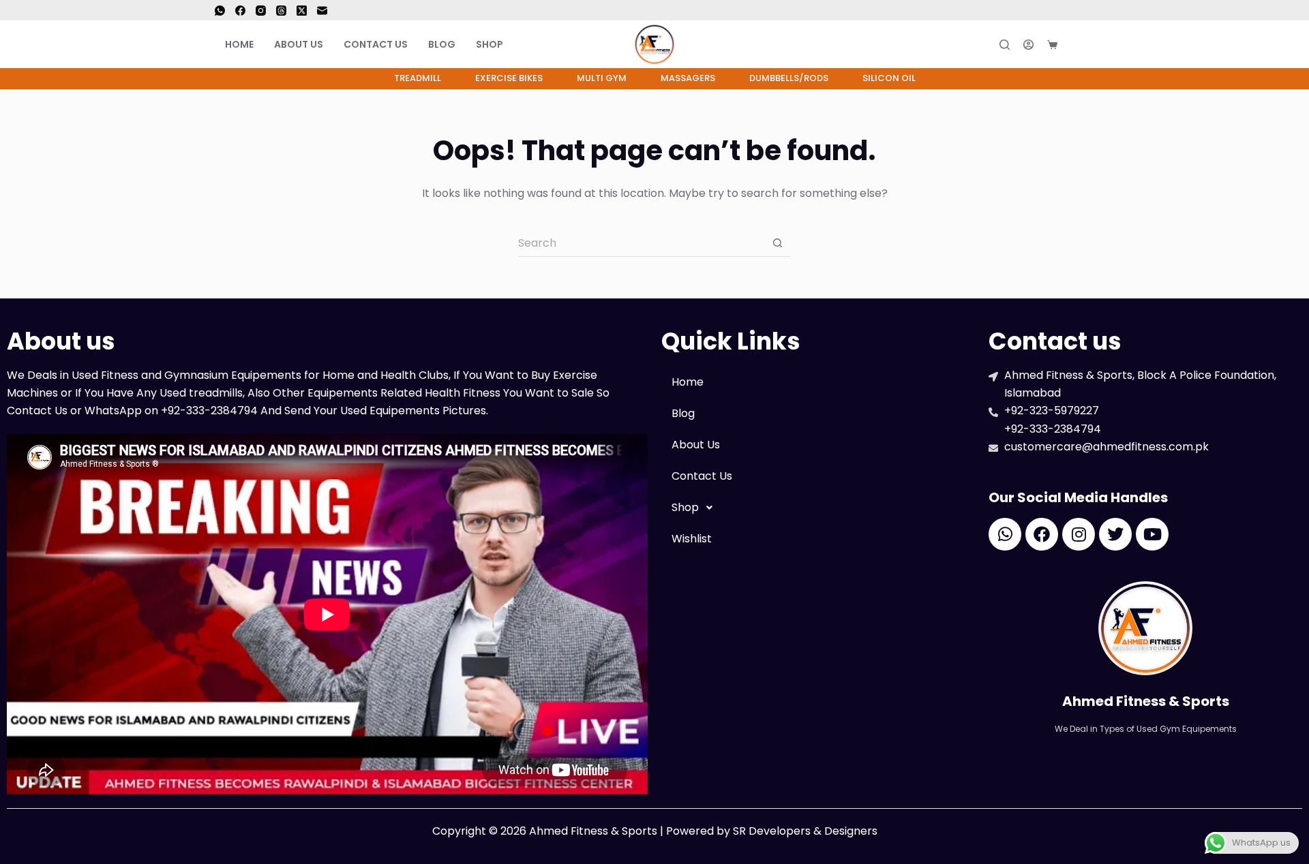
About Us (298, 44)
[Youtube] (1152, 534)
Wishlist (692, 538)
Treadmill (417, 78)
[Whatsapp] (1005, 534)
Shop (489, 44)
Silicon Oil (889, 78)
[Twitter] (1115, 534)
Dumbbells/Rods (788, 78)
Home (239, 44)
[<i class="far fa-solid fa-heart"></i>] (1082, 44)
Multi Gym (602, 78)
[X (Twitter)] (302, 10)
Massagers (688, 78)
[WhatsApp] (220, 10)
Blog (441, 44)
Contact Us (376, 44)
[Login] (1028, 45)
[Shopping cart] (1052, 45)
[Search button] (777, 243)
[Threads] (281, 10)
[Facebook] (240, 10)
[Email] (322, 10)
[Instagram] (261, 10)
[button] (818, 507)
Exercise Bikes (509, 78)
